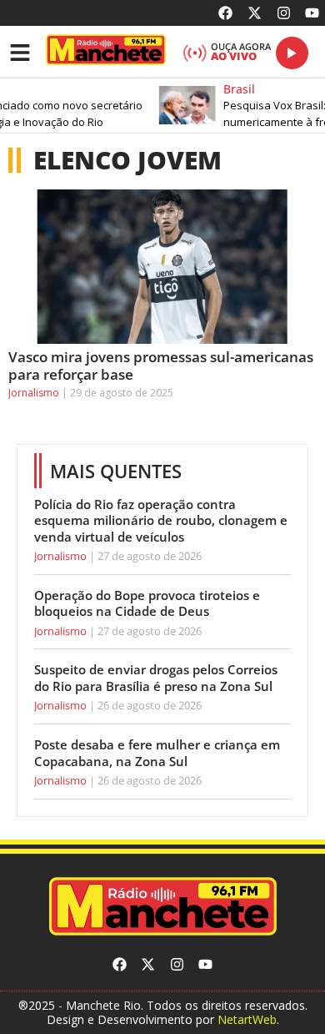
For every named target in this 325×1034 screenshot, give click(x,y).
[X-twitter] (255, 13)
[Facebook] (226, 13)
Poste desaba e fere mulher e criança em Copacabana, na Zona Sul (157, 752)
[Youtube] (312, 13)
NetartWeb (247, 1019)
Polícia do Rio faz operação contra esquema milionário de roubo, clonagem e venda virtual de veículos (161, 520)
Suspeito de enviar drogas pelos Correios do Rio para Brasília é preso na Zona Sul (156, 677)
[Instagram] (284, 13)
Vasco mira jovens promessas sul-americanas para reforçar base (160, 365)
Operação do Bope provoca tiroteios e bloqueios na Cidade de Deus (147, 603)
